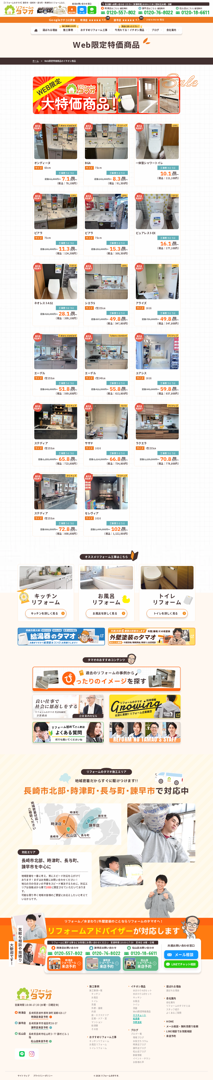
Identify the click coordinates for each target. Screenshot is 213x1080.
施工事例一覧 (95, 990)
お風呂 (94, 997)
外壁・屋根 (96, 1008)
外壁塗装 (137, 1022)
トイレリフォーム (98, 1048)
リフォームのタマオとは (178, 1005)
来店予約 (171, 1036)
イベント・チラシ (141, 1058)
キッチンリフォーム (99, 1041)
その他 (94, 1029)
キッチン (95, 993)
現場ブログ (138, 1037)
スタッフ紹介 (172, 1009)
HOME (170, 1021)
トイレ (94, 1001)
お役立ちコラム (140, 1041)
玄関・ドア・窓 (99, 1018)
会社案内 (170, 1002)
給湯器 (94, 1025)
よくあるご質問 (174, 1012)
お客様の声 (138, 1062)
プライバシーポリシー (43, 1075)
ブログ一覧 (136, 1033)
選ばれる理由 (172, 990)
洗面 (93, 1004)
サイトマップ (23, 1075)
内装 (93, 1011)
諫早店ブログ (139, 1048)
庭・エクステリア (100, 1015)
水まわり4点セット (142, 990)
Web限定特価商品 (142, 1011)
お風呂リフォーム (98, 1044)
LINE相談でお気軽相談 (179, 1031)
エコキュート (139, 1015)
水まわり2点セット (142, 993)
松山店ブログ (139, 1051)
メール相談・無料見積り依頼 (182, 1026)
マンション (96, 1022)
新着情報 (137, 1055)
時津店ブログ (139, 1044)
